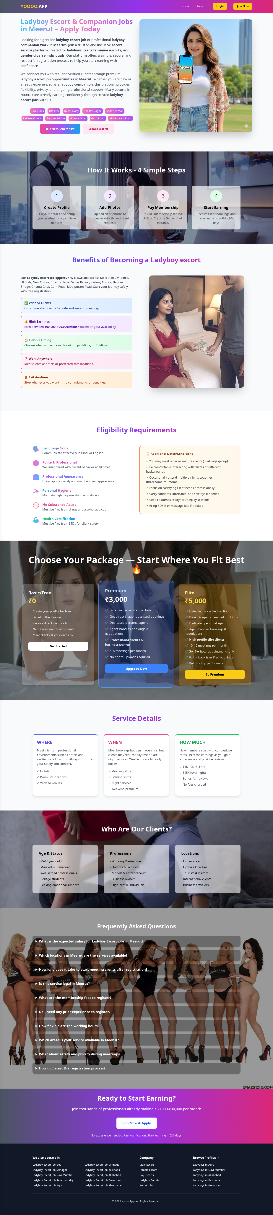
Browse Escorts (98, 129)
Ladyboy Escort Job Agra (47, 1185)
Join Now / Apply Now (60, 129)
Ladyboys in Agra (203, 1164)
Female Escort (148, 1170)
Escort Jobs (146, 1185)
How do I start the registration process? (72, 1068)
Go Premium (214, 674)
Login (220, 6)
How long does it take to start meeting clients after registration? (93, 969)
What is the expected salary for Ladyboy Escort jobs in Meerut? (91, 941)
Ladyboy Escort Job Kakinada (102, 1170)
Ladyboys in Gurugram (207, 1185)
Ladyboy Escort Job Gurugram (102, 1180)
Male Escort (146, 1164)
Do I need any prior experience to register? (74, 1011)
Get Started (58, 646)
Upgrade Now (136, 668)
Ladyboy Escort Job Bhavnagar (103, 1185)
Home (185, 6)
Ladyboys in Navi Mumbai (209, 1170)
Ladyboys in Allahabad (207, 1175)
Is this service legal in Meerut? (64, 983)
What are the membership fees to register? (75, 997)
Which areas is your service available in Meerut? (79, 1040)
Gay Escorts (146, 1175)
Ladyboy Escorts (149, 1180)
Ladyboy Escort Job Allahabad (102, 1175)
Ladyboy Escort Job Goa (46, 1164)
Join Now (243, 6)
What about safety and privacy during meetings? (79, 1054)
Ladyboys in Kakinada (206, 1180)
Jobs (197, 6)
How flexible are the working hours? (69, 1026)
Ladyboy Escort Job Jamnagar (102, 1164)
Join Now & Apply (136, 1123)
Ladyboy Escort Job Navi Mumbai (52, 1175)
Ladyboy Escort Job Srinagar (49, 1170)
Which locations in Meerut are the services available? (83, 955)
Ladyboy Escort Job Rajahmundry (52, 1180)
